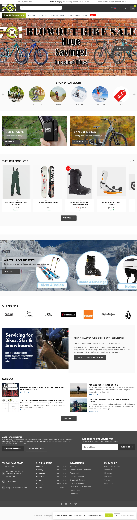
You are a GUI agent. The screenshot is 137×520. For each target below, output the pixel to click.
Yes (108, 515)
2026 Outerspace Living (48, 202)
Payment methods (77, 477)
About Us (73, 466)
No (117, 515)
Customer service (12, 449)
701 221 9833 (11, 482)
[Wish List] (126, 8)
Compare (107, 480)
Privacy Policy (75, 490)
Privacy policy (75, 473)
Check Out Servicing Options (90, 358)
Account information (112, 466)
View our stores (36, 449)
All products (108, 483)
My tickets (108, 473)
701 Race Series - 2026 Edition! (103, 385)
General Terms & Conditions (80, 470)
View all (67, 418)
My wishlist (108, 477)
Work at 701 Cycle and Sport (80, 487)
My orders (108, 470)
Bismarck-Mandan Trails (77, 15)
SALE (93, 15)
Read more (24, 392)
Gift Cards (32, 15)
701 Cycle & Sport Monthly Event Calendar (42, 400)
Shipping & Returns (77, 480)
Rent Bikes (43, 15)
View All (67, 218)
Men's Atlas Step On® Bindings (111, 203)
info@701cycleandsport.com (16, 488)
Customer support (77, 483)
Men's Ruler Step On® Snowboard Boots (79, 203)
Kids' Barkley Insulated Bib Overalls (16, 203)
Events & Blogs (57, 15)
